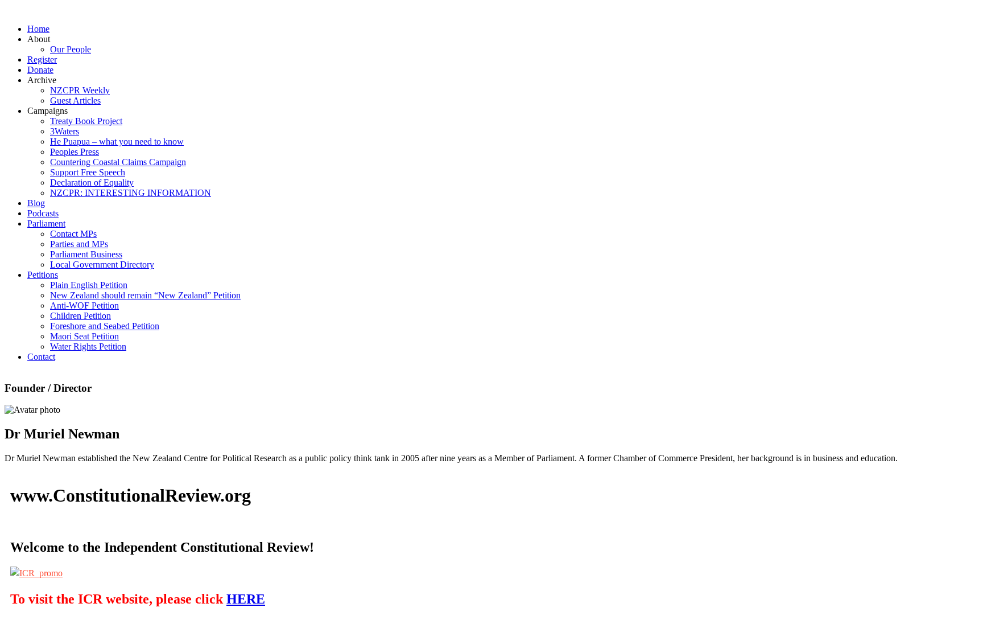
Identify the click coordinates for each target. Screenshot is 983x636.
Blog (36, 203)
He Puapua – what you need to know (117, 141)
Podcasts (43, 213)
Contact (41, 357)
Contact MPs (73, 234)
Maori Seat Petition (84, 336)
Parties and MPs (79, 244)
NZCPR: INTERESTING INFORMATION (130, 193)
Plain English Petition (88, 285)
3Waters (64, 131)
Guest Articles (75, 100)
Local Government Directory (102, 264)
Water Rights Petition (88, 346)
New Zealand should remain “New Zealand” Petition (145, 295)
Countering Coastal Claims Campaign (118, 162)
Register (42, 59)
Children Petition (80, 316)
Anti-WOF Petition (84, 305)
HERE (245, 599)
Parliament (46, 223)
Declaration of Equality (92, 182)
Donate (40, 70)
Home (38, 29)
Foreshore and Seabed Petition (104, 326)
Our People (70, 49)
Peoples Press (74, 152)
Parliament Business (86, 254)
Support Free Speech (87, 172)
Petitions (42, 275)
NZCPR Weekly (80, 90)
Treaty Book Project (86, 121)
